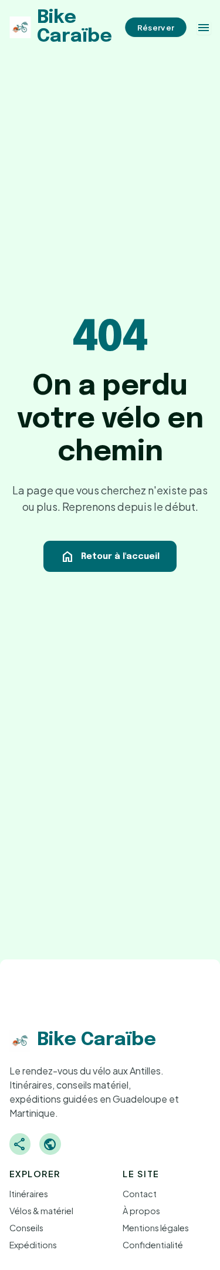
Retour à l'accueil (110, 556)
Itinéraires (28, 1193)
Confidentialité (153, 1244)
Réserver (155, 27)
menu (204, 28)
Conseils (26, 1227)
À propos (141, 1210)
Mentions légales (156, 1227)
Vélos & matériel (41, 1210)
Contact (140, 1193)
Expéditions (33, 1244)
